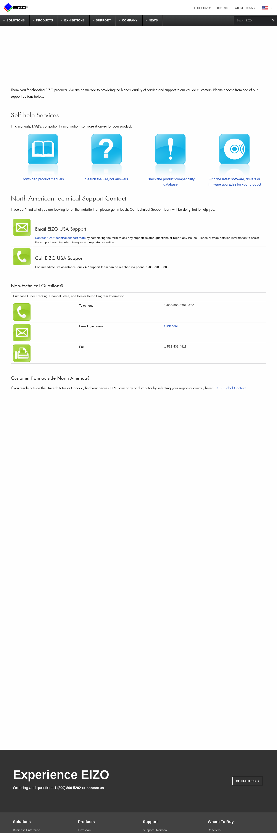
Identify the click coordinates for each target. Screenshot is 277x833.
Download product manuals (43, 179)
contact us (95, 788)
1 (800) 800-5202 (68, 788)
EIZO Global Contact (230, 387)
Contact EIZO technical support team (60, 237)
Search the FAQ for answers (106, 179)
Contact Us (247, 780)
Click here (171, 326)
